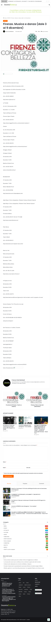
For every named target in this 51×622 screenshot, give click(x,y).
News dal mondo (7, 556)
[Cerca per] (49, 5)
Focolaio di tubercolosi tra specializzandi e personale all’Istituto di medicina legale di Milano (23, 566)
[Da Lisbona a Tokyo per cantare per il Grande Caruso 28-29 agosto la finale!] (10, 420)
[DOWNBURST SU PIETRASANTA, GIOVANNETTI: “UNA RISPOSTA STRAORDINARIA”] (6, 496)
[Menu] (1, 5)
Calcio (27, 582)
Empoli (20, 587)
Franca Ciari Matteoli (9, 31)
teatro (24, 593)
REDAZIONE (37, 582)
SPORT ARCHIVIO (7, 538)
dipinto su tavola (28, 584)
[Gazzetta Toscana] (25, 10)
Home (5, 18)
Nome (4, 461)
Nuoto (30, 591)
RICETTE (6, 545)
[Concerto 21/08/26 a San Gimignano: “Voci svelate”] (25, 420)
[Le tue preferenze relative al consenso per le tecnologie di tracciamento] (48, 619)
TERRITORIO (6, 536)
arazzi (20, 582)
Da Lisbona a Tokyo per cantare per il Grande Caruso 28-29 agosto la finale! (9, 427)
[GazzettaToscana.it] (10, 5)
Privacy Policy (38, 589)
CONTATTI (37, 584)
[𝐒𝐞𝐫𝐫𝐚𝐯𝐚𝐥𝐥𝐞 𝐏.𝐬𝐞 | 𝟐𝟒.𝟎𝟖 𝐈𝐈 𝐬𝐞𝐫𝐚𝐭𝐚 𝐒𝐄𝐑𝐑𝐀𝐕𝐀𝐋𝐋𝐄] (41, 420)
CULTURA (6, 532)
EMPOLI (5, 547)
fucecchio (20, 589)
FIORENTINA (6, 543)
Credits (28, 619)
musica (25, 591)
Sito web (28, 467)
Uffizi (20, 596)
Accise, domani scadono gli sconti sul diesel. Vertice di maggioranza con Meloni (21, 559)
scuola (20, 593)
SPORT (5, 534)
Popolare (25, 483)
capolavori (21, 584)
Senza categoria (7, 540)
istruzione (26, 589)
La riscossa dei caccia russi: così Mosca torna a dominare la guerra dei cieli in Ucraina (22, 561)
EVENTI (8, 18)
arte (23, 582)
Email (4, 467)
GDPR (36, 586)
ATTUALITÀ (6, 530)
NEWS (5, 526)
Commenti (41, 483)
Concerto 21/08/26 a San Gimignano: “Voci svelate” (25, 426)
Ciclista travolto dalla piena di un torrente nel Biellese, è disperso (17, 564)
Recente (9, 483)
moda (31, 589)
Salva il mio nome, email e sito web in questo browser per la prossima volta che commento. (23, 473)
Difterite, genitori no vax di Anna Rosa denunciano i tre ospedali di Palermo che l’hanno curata (24, 568)
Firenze (28, 587)
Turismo (28, 593)
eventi (24, 587)
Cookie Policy (38, 593)
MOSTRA (20, 591)
